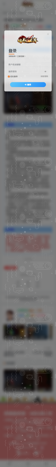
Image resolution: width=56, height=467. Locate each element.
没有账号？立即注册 (16, 56)
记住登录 (14, 76)
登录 (29, 85)
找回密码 (44, 76)
